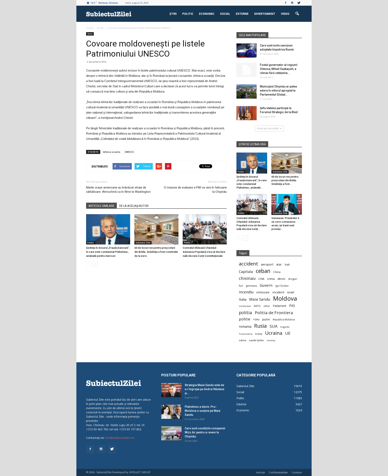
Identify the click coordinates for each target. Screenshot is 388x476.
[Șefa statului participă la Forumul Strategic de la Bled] (246, 113)
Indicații (260, 472)
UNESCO (129, 151)
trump (258, 333)
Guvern (266, 285)
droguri (292, 279)
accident (248, 263)
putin (266, 319)
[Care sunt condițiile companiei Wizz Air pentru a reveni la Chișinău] (171, 433)
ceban (263, 271)
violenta (271, 340)
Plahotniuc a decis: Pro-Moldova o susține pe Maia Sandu (202, 410)
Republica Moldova (284, 319)
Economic (206, 14)
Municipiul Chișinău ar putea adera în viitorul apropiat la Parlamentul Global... (278, 90)
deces (281, 279)
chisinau (247, 278)
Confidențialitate (278, 472)
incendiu (246, 292)
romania (245, 326)
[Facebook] (286, 2)
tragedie (285, 326)
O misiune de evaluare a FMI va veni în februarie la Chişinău (195, 190)
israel (290, 292)
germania (251, 285)
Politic (187, 14)
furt (241, 285)
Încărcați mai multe (268, 128)
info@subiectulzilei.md (119, 438)
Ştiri (173, 14)
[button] (297, 14)
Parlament (279, 306)
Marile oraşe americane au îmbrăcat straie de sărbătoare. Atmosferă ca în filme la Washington (118, 190)
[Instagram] (292, 2)
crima (271, 279)
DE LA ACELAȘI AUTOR (134, 205)
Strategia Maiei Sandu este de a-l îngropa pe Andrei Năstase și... (204, 389)
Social (225, 14)
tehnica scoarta (111, 151)
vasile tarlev (256, 340)
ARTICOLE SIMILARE (101, 205)
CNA (261, 279)
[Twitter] (299, 2)
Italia (242, 299)
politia (245, 312)
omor (267, 306)
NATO (257, 306)
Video (285, 14)
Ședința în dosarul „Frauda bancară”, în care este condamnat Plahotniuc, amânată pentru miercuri (108, 251)
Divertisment (264, 14)
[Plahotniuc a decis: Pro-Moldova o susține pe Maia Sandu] (171, 412)
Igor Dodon (282, 285)
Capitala (246, 272)
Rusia (260, 326)
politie (244, 319)
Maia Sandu (259, 299)
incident (278, 292)
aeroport (267, 264)
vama (242, 340)
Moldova (285, 298)
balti (287, 264)
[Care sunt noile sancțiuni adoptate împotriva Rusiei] (246, 50)
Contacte (297, 472)
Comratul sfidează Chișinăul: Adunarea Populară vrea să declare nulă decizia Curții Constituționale (204, 251)
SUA (273, 326)
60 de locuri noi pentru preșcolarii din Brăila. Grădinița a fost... (284, 180)
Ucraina (273, 333)
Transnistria (245, 333)
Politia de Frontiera (274, 313)
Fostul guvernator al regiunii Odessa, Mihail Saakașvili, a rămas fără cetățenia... (278, 69)
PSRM (256, 319)
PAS (292, 306)
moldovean (245, 306)
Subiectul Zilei (143, 242)
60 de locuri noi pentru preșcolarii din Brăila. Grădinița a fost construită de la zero (156, 251)
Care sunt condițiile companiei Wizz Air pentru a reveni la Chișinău (205, 432)
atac (279, 264)
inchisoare (263, 292)
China (276, 272)
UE (287, 333)
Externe (242, 14)
